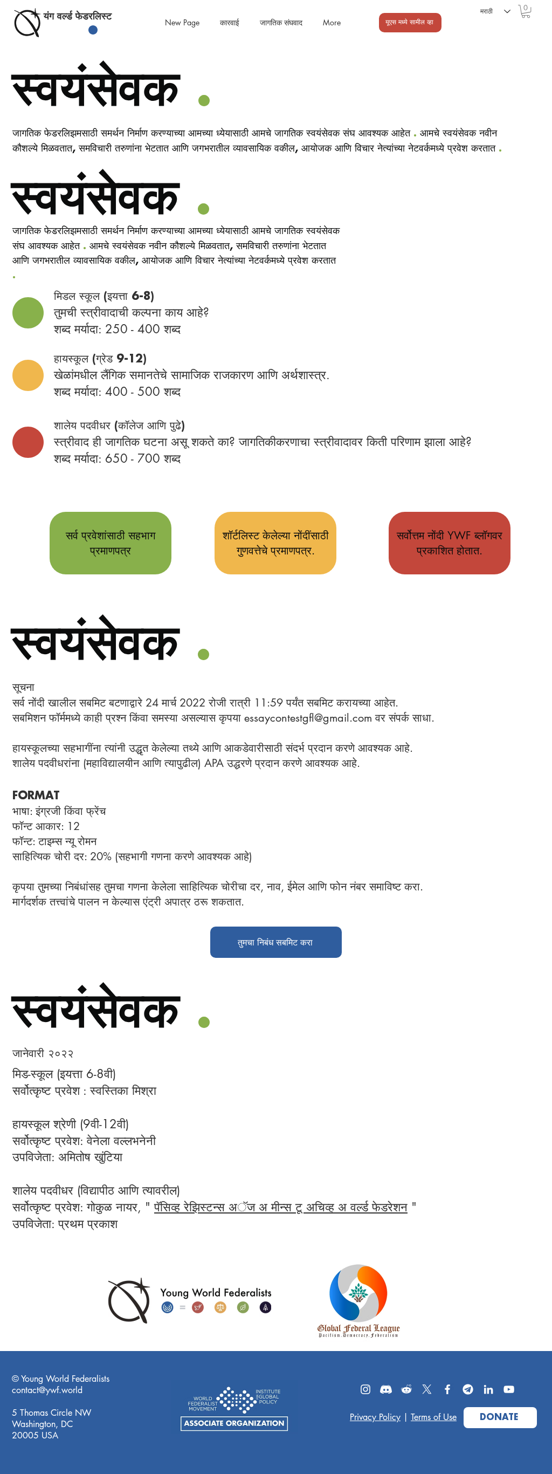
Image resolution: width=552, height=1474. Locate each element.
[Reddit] (406, 1389)
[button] (526, 11)
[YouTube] (508, 1389)
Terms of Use (434, 1417)
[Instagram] (365, 1389)
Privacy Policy (375, 1417)
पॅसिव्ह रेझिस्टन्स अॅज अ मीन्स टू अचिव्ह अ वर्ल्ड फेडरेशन (281, 1207)
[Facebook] (447, 1389)
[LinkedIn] (488, 1389)
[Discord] (386, 1389)
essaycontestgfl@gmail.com (308, 718)
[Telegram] (467, 1389)
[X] (426, 1389)
